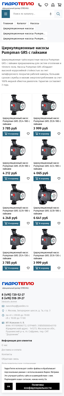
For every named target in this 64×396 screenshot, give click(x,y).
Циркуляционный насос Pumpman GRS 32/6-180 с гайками (16, 210)
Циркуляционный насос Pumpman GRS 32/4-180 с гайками (47, 166)
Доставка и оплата (11, 349)
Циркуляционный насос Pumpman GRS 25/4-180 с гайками (16, 121)
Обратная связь (10, 359)
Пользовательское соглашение (19, 363)
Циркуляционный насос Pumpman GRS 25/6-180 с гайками (47, 121)
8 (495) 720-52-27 (13, 294)
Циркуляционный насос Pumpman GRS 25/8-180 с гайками (16, 166)
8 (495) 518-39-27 (13, 298)
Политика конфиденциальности (38, 386)
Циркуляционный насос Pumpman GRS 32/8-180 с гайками (47, 210)
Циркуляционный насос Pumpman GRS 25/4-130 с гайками (16, 255)
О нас (5, 345)
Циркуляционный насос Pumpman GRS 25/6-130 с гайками (47, 255)
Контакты (7, 354)
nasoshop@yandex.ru (17, 306)
